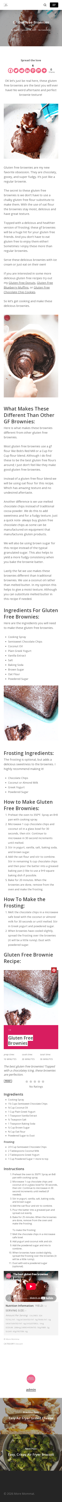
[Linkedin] (27, 68)
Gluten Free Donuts (22, 283)
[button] (54, 4)
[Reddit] (21, 68)
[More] (44, 68)
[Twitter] (16, 68)
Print (8, 1081)
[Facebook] (10, 68)
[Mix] (38, 68)
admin (16, 30)
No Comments (44, 30)
